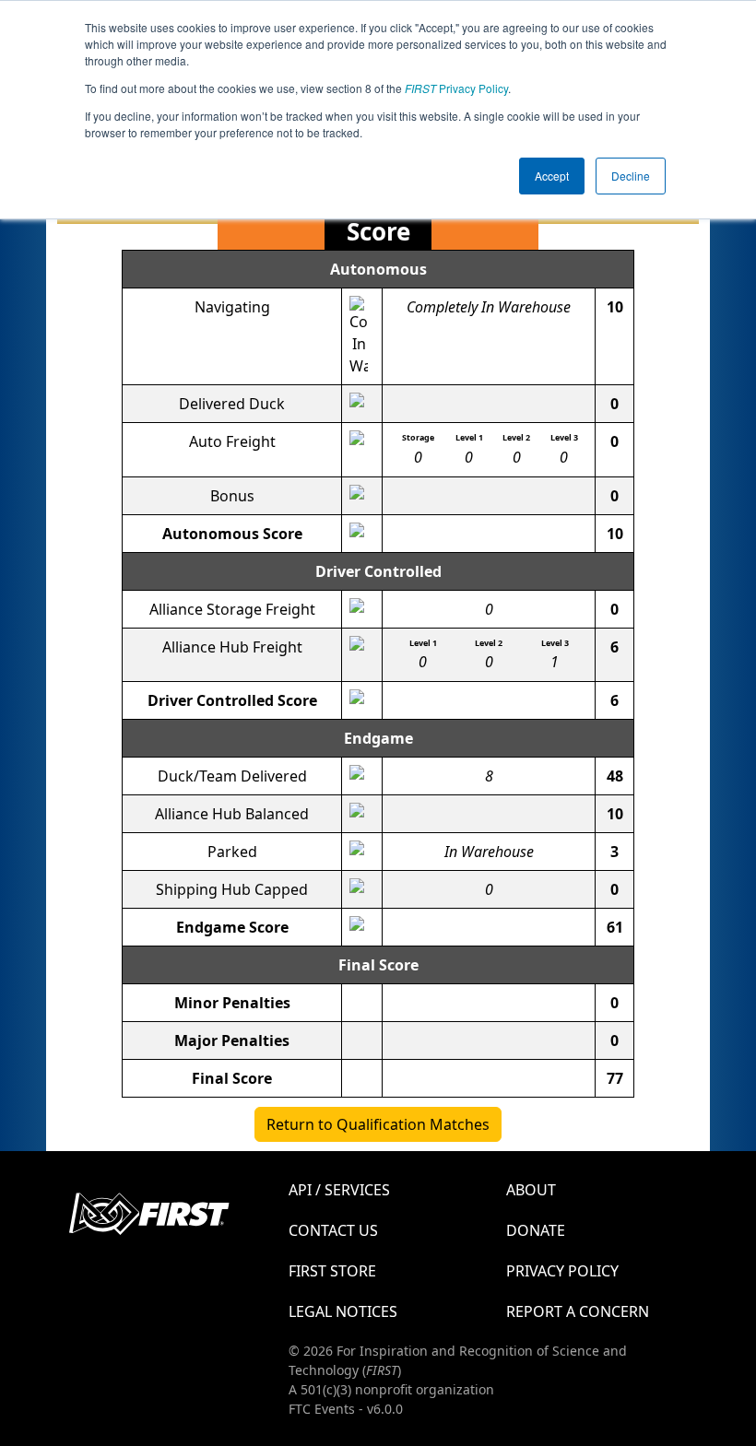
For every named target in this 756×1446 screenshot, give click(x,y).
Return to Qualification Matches (378, 1124)
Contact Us (333, 1230)
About (531, 1190)
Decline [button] (630, 175)
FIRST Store (332, 1271)
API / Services (339, 1190)
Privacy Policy (456, 88)
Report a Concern (577, 1311)
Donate (535, 1230)
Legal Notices (343, 1311)
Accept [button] (552, 175)
